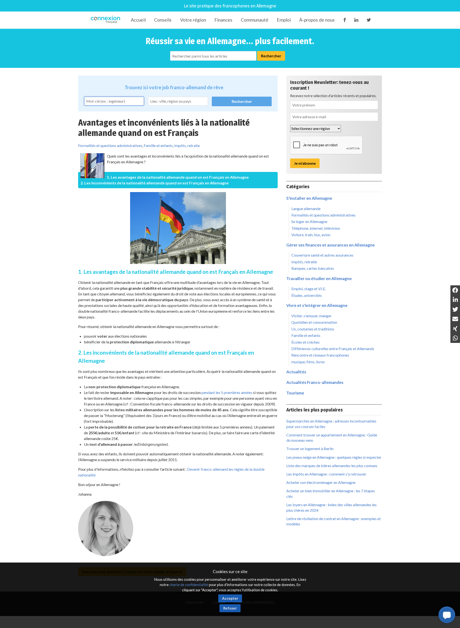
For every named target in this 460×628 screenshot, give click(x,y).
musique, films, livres (308, 361)
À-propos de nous (317, 20)
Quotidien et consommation (314, 322)
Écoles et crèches (305, 342)
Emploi (284, 20)
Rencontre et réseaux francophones (320, 355)
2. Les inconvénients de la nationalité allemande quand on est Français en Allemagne (154, 183)
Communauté (254, 20)
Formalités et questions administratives (110, 145)
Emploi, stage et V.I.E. (308, 288)
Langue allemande (306, 208)
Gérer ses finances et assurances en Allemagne (330, 244)
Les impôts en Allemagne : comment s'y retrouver (326, 474)
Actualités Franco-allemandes (314, 382)
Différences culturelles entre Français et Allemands (332, 348)
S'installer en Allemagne (309, 198)
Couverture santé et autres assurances (322, 255)
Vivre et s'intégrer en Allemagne (316, 305)
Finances (223, 20)
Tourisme (295, 392)
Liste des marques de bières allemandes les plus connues (331, 465)
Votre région (193, 20)
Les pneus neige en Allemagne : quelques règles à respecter (333, 457)
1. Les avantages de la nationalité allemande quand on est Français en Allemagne (178, 177)
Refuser (230, 608)
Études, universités (306, 295)
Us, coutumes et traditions (312, 329)
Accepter (230, 598)
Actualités (296, 371)
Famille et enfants (158, 145)
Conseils (163, 20)
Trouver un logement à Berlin (310, 448)
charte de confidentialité (188, 584)
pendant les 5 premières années (226, 392)
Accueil (138, 20)
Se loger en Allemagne (309, 221)
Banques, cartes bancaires (312, 268)
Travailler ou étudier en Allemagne (319, 278)
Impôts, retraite (187, 145)
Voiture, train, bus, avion (310, 234)
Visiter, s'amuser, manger (311, 315)
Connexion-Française (106, 20)
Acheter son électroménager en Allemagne (321, 482)
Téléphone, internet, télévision (315, 228)
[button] (446, 614)
